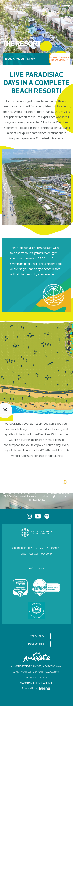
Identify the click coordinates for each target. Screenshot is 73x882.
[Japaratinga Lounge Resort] (21, 6)
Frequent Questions (22, 548)
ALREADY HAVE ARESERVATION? (59, 59)
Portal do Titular (36, 644)
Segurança (53, 548)
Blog (23, 554)
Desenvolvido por (29, 688)
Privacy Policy (36, 636)
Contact (33, 554)
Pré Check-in (36, 569)
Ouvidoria (46, 554)
